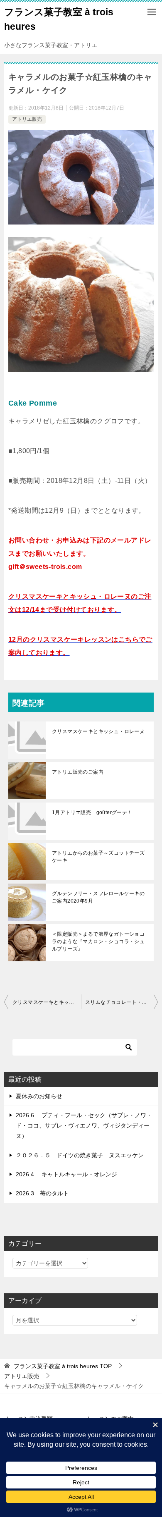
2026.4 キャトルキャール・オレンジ (66, 1174)
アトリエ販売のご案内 (77, 772)
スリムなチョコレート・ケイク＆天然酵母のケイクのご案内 (121, 1002)
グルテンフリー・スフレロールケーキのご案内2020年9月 (98, 897)
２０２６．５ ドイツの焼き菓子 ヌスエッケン (80, 1155)
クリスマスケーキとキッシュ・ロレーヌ (98, 731)
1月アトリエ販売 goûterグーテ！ (92, 812)
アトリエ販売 (27, 119)
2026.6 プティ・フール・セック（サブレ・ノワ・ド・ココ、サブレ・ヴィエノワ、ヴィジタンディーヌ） (84, 1125)
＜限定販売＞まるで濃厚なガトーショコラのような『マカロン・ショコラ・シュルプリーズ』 (98, 941)
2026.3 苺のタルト (42, 1193)
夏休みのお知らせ (39, 1096)
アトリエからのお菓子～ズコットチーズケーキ (98, 856)
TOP (63, 1366)
